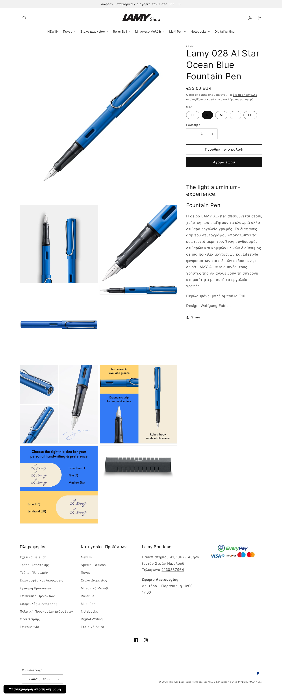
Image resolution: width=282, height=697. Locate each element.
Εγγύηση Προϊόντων (35, 588)
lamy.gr (173, 681)
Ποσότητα (193, 125)
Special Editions (93, 565)
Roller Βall (88, 596)
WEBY (211, 681)
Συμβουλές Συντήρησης (39, 603)
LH (250, 115)
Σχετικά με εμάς (33, 557)
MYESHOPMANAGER (250, 681)
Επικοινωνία (29, 627)
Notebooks (89, 611)
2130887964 (172, 569)
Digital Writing (92, 619)
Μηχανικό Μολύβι (95, 588)
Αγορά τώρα (224, 162)
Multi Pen (88, 603)
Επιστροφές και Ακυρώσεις (41, 580)
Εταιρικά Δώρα (92, 627)
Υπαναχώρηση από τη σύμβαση (35, 689)
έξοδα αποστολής (245, 94)
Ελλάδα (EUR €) (38, 679)
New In (86, 557)
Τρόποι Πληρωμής (34, 572)
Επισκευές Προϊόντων (37, 596)
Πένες (86, 572)
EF (193, 115)
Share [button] (195, 317)
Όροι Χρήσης (30, 619)
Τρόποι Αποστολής (34, 565)
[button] (25, 18)
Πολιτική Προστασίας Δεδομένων (46, 611)
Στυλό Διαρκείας (94, 580)
